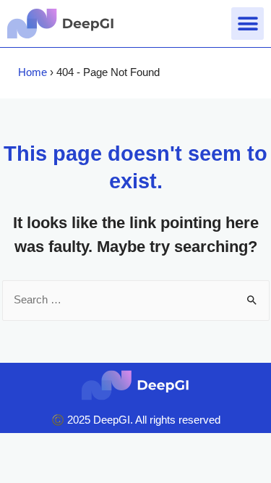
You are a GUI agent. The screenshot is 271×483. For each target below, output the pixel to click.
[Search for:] (136, 300)
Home (32, 72)
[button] (247, 23)
